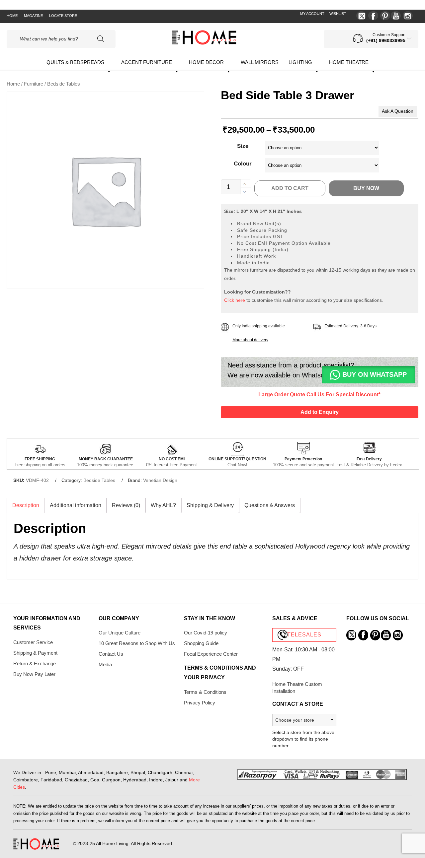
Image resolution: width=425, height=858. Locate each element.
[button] (368, 378)
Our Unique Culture (119, 632)
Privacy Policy (199, 702)
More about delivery (250, 340)
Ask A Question (397, 111)
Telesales (304, 634)
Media (105, 664)
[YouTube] (396, 15)
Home (12, 16)
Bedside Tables (99, 480)
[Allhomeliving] (204, 43)
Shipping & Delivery (210, 505)
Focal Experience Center (211, 654)
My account (312, 14)
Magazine (33, 16)
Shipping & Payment (35, 653)
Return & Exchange (34, 663)
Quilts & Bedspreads (75, 62)
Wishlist (337, 14)
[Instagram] (408, 15)
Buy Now (366, 188)
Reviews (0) (126, 505)
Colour (243, 164)
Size (242, 146)
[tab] (26, 505)
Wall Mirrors (260, 62)
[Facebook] (373, 15)
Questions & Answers (269, 505)
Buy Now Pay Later (34, 674)
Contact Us (111, 654)
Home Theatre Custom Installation (297, 687)
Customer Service (33, 642)
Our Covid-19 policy (205, 632)
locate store (63, 16)
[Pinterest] (385, 15)
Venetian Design (160, 480)
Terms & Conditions (205, 692)
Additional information (75, 505)
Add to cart (289, 188)
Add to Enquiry (319, 412)
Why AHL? (163, 505)
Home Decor (206, 62)
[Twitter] (361, 15)
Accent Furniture (146, 62)
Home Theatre (349, 62)
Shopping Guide (201, 643)
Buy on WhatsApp (374, 374)
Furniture (33, 84)
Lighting (300, 62)
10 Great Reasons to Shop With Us (137, 643)
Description (25, 505)
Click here (234, 300)
